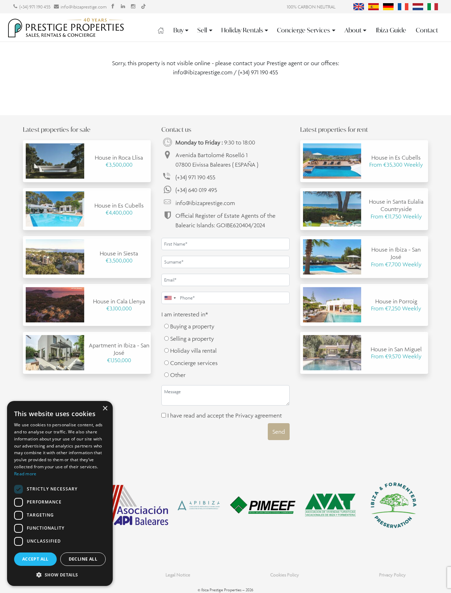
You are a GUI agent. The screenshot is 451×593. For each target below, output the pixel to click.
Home (161, 30)
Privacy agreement (258, 415)
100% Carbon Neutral (311, 7)
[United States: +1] (170, 298)
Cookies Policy (284, 575)
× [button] (104, 408)
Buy (178, 30)
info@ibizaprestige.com (84, 7)
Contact (427, 30)
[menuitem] (358, 6)
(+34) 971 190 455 (34, 7)
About (353, 30)
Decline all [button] (83, 559)
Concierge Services (303, 30)
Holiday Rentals (242, 30)
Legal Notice (178, 575)
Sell (202, 30)
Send (278, 431)
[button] (60, 574)
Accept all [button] (35, 559)
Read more (25, 474)
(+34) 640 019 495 (196, 189)
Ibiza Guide (391, 30)
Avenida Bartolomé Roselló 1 (216, 160)
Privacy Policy (392, 575)
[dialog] (60, 493)
